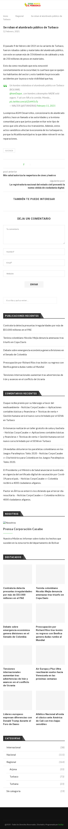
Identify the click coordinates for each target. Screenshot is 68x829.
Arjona (37, 769)
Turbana (37, 783)
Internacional (35, 747)
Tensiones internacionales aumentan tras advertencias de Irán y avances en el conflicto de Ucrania (16, 677)
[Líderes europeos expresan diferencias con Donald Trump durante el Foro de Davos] (17, 700)
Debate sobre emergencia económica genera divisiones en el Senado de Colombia (16, 631)
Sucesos (9, 151)
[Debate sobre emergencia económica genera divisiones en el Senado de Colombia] (17, 613)
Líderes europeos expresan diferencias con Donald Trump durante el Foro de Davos (17, 719)
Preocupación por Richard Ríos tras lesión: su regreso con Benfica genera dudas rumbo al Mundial (49, 633)
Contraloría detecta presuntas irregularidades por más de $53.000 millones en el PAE (17, 593)
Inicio (5, 16)
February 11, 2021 (46, 105)
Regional (19, 16)
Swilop (60, 824)
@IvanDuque (15, 93)
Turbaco (37, 776)
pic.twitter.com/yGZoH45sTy (23, 101)
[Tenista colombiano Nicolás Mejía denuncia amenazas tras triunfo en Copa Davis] (50, 574)
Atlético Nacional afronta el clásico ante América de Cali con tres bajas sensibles (50, 719)
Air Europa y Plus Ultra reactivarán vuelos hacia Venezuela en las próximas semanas (49, 673)
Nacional (35, 754)
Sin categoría (35, 791)
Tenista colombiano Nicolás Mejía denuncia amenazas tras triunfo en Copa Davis (50, 593)
